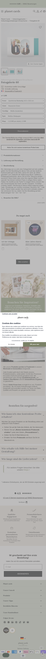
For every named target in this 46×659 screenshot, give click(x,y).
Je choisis (11, 344)
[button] (5, 655)
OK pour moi (34, 344)
